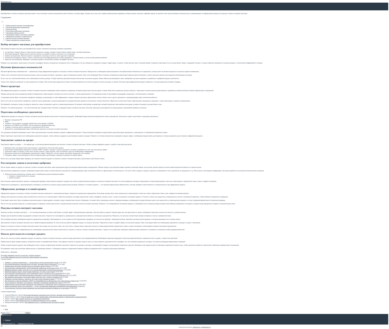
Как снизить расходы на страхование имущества (32, 299)
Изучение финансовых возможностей (17, 27)
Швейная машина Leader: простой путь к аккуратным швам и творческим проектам (34, 270)
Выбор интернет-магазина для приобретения (20, 25)
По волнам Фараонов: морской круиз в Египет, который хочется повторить (31, 264)
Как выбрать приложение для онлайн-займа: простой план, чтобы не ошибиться (32, 277)
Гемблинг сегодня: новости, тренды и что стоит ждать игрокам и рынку (30, 279)
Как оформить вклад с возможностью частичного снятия (44, 302)
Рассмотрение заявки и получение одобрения (20, 34)
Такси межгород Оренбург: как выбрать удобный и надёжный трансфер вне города (34, 283)
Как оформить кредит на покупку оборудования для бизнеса (27, 257)
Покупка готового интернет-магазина (17, 38)
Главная (7, 320)
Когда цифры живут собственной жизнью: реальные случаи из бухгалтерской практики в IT (37, 275)
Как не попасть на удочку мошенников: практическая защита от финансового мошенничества (54, 297)
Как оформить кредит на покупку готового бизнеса (23, 255)
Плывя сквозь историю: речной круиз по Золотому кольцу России (28, 266)
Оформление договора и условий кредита (19, 36)
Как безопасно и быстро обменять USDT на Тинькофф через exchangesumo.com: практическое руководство (42, 281)
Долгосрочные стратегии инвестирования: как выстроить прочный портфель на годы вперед (37, 288)
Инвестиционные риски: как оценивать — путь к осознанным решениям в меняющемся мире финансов (41, 286)
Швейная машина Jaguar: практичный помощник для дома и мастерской (30, 272)
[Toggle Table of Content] (2, 22)
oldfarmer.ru (196, 327)
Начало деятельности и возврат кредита (18, 40)
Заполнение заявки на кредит (15, 33)
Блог (6, 309)
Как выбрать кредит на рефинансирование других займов (36, 300)
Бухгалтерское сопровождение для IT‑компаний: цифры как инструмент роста (32, 268)
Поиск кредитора (11, 29)
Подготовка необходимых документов (17, 31)
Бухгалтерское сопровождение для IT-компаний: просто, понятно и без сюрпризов (33, 273)
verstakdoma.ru (206, 327)
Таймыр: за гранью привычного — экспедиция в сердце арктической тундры (31, 262)
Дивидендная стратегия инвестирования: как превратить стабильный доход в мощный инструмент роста (41, 284)
